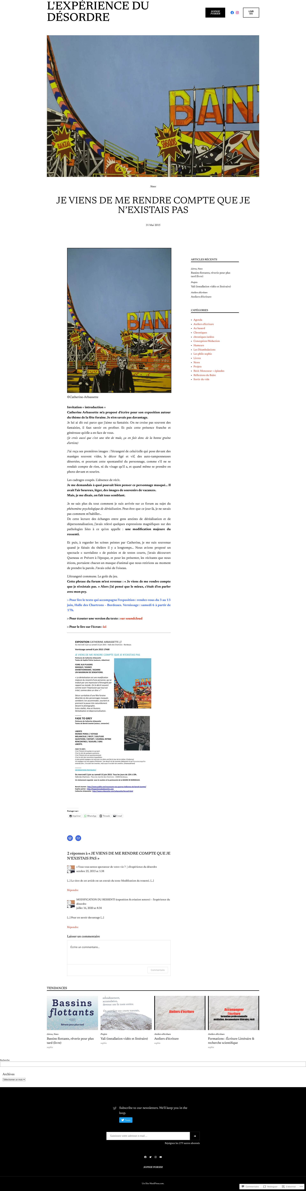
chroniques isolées (203, 337)
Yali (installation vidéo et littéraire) (211, 286)
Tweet (127, 1120)
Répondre (72, 890)
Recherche (5, 1060)
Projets (194, 282)
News (153, 186)
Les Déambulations (204, 350)
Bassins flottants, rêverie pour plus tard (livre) (210, 275)
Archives (9, 1074)
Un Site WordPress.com (153, 1184)
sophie (50, 1047)
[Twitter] (150, 1157)
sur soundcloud (131, 618)
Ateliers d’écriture (199, 293)
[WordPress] (70, 838)
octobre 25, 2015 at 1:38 (90, 871)
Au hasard (199, 328)
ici (104, 627)
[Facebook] (232, 13)
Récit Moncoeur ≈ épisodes (208, 371)
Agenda (197, 320)
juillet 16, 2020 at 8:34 (89, 908)
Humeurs (198, 345)
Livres (251, 12)
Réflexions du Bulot (204, 375)
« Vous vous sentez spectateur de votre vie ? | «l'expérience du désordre (116, 867)
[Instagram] (237, 13)
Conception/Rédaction (206, 341)
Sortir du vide (201, 379)
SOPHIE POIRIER (215, 12)
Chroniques (200, 332)
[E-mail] (78, 838)
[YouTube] (160, 1157)
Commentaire (158, 970)
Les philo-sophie (202, 354)
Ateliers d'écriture (203, 324)
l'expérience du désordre (98, 12)
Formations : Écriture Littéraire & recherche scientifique (231, 1041)
